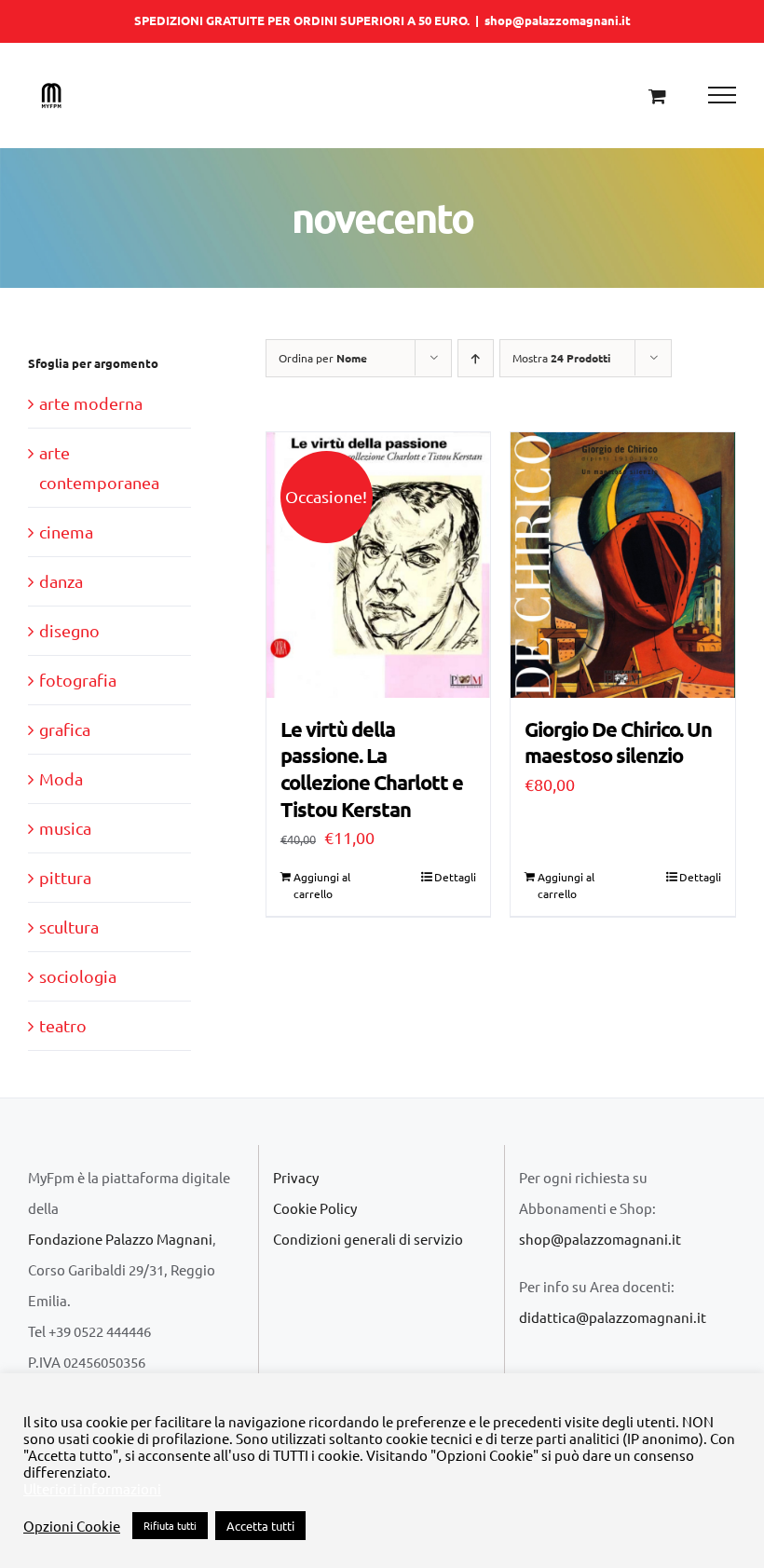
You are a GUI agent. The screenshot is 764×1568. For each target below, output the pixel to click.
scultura (69, 926)
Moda (61, 778)
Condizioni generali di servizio (368, 1239)
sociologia (77, 976)
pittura (65, 877)
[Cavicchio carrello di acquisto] (657, 95)
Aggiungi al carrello (321, 885)
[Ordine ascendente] (475, 358)
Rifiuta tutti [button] (170, 1525)
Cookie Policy (315, 1208)
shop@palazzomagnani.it (557, 20)
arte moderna (91, 403)
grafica (64, 729)
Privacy (296, 1177)
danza (61, 581)
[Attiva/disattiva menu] (722, 95)
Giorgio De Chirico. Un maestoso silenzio (618, 742)
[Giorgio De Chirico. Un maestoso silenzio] (623, 565)
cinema (66, 531)
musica (65, 828)
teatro (63, 1025)
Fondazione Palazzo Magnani (120, 1239)
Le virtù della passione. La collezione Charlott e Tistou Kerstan (371, 769)
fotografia (77, 679)
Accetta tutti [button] (260, 1526)
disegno (69, 630)
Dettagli (455, 876)
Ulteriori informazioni (92, 1488)
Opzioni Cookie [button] (71, 1526)
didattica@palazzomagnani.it (612, 1317)
